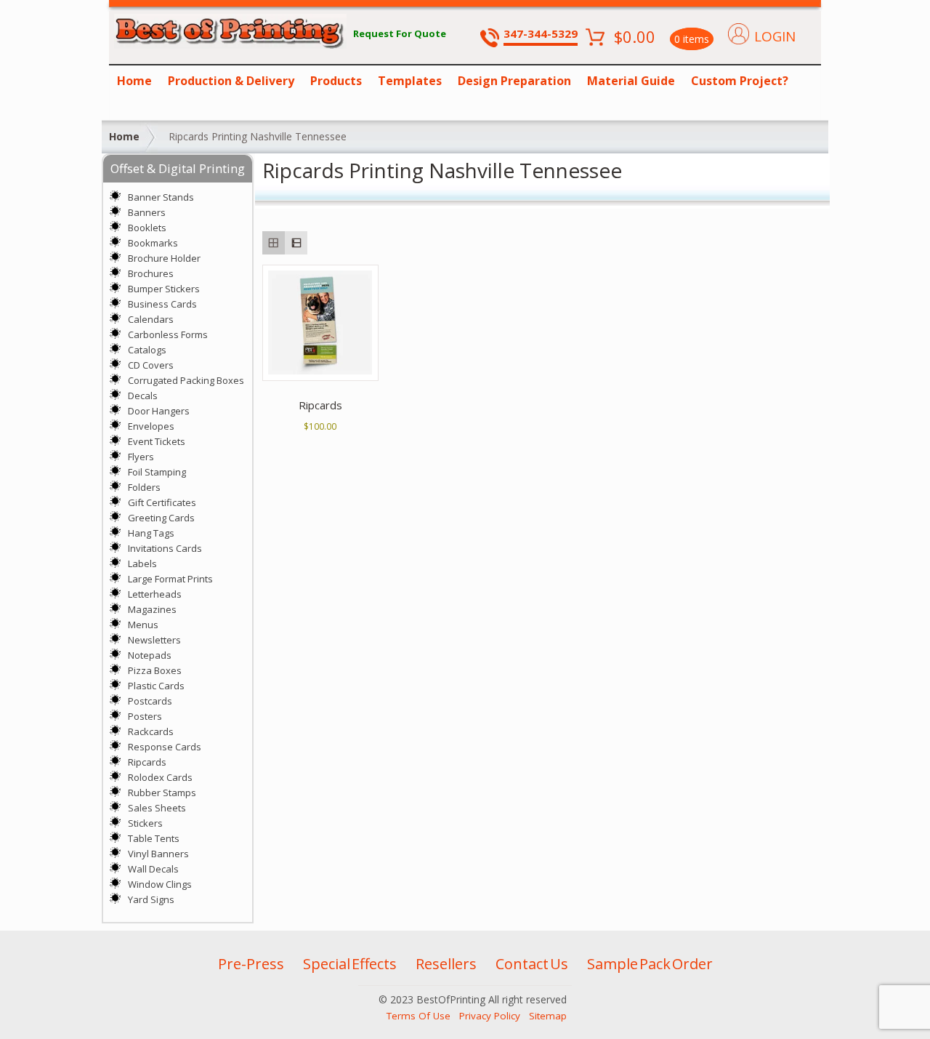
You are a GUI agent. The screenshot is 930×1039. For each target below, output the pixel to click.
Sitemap (548, 1015)
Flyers (141, 456)
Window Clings (160, 884)
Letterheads (155, 594)
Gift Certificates (162, 502)
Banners (147, 212)
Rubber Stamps (162, 792)
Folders (144, 487)
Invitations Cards (165, 548)
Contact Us (532, 964)
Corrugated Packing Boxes (186, 380)
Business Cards (162, 303)
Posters (145, 716)
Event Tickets (156, 441)
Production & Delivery (231, 81)
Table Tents (153, 838)
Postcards (150, 700)
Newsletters (154, 639)
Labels (142, 563)
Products (336, 81)
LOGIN (775, 36)
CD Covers (151, 365)
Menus (143, 624)
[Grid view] (273, 242)
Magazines (152, 609)
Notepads (149, 655)
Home (134, 81)
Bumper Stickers (164, 288)
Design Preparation (514, 81)
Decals (143, 395)
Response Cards (164, 746)
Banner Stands (161, 197)
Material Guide (631, 81)
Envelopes (151, 426)
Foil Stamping (157, 471)
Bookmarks (153, 242)
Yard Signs (151, 899)
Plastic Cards (156, 685)
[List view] (296, 242)
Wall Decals (153, 868)
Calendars (151, 319)
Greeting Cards (161, 517)
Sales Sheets (157, 807)
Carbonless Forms (168, 334)
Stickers (145, 823)
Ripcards (147, 762)
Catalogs (147, 349)
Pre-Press (251, 964)
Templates (410, 81)
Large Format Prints (170, 578)
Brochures (151, 273)
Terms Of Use (418, 1015)
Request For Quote (399, 33)
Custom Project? (739, 81)
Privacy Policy (489, 1015)
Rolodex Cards (160, 777)
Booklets (147, 227)
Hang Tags (151, 532)
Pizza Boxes (155, 670)
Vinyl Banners (158, 853)
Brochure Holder (164, 258)
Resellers (446, 964)
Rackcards (151, 731)
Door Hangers (159, 410)
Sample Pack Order (650, 964)
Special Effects (350, 964)
